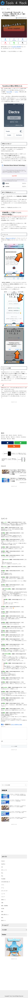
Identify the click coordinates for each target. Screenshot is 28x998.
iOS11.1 (20, 435)
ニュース (3, 893)
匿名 (2, 724)
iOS (7, 435)
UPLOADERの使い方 (5, 881)
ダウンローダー (4, 890)
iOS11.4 (19, 437)
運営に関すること (5, 914)
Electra (3, 435)
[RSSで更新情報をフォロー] (14, 446)
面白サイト (3, 920)
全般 (2, 902)
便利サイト (3, 899)
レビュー (3, 896)
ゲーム (2, 887)
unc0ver (16, 91)
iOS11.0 (16, 435)
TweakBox (4, 438)
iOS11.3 (8, 437)
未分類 (2, 908)
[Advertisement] (14, 68)
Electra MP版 (9, 91)
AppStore (3, 864)
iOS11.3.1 (14, 437)
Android (2, 861)
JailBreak (24, 437)
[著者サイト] (7, 442)
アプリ (2, 884)
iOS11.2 (3, 437)
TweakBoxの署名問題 (16, 46)
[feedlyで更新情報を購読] (20, 442)
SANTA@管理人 (7, 588)
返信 (24, 522)
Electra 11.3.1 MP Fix (10, 238)
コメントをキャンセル (16, 724)
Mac (2, 872)
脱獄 (3, 433)
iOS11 (11, 435)
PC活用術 (3, 878)
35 (17, 17)
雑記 (2, 917)
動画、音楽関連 (4, 905)
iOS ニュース (4, 869)
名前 (2, 741)
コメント (3, 726)
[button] (25, 785)
